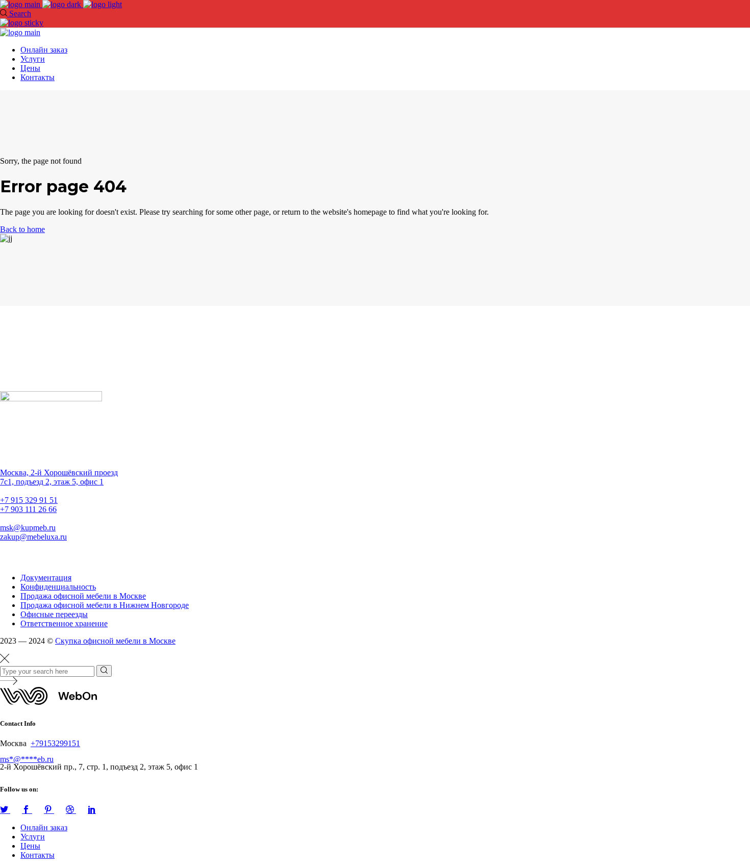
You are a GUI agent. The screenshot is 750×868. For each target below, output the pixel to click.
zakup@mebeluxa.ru (33, 536)
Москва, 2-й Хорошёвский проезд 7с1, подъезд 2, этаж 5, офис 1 (59, 477)
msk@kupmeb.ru (28, 527)
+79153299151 (55, 743)
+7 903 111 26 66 (28, 509)
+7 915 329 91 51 (29, 500)
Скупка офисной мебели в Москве (115, 640)
